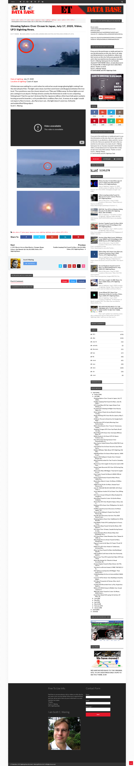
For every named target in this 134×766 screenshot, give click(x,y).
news (43, 20)
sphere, (66, 34)
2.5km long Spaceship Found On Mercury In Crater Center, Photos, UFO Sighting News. (110, 196)
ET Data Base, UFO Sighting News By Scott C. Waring (24, 764)
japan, (37, 34)
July (95, 396)
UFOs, (72, 34)
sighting (48, 20)
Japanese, (41, 34)
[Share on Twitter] (39, 237)
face (94, 353)
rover (94, 375)
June (96, 598)
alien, (23, 34)
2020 (94, 392)
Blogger (64, 281)
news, (46, 34)
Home (13, 1)
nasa (94, 364)
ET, (30, 34)
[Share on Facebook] (26, 237)
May (95, 600)
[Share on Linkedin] (65, 237)
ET (25, 20)
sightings (53, 20)
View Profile (31, 263)
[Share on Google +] (52, 237)
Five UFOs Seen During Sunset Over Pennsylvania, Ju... (105, 440)
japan (32, 20)
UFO (68, 20)
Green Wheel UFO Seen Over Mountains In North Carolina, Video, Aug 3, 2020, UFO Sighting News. (110, 294)
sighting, (51, 34)
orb (94, 371)
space (59, 20)
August (96, 394)
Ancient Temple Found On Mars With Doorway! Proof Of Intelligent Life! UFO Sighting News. (111, 224)
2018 (94, 611)
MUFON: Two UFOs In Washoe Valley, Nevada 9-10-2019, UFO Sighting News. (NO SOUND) (111, 210)
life (93, 356)
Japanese (37, 20)
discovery (95, 349)
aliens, (27, 34)
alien (17, 20)
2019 (94, 609)
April (96, 602)
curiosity (95, 345)
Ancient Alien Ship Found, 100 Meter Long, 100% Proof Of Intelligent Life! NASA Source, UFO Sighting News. (110, 239)
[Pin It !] (78, 237)
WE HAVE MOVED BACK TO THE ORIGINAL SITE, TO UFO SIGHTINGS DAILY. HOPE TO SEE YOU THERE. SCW (110, 309)
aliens (21, 20)
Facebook (81, 281)
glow (28, 20)
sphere (64, 20)
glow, (33, 34)
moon (94, 360)
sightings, (57, 34)
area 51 (95, 342)
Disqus (73, 281)
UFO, (69, 34)
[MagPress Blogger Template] (25, 9)
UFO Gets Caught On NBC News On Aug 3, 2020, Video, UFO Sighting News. (110, 281)
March (96, 604)
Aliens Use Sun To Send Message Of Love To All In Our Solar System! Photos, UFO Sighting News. (110, 182)
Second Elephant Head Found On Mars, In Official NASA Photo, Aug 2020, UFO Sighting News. (109, 267)
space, (62, 34)
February (97, 606)
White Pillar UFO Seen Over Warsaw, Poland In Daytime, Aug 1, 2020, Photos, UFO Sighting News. (111, 253)
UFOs (72, 20)
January (96, 608)
